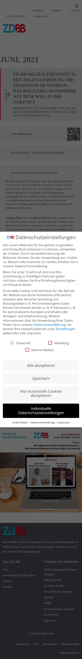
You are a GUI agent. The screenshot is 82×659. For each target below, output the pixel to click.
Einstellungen (65, 329)
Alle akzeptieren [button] (41, 365)
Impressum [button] (64, 422)
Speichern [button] (41, 378)
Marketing (61, 343)
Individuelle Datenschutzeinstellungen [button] (41, 410)
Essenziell (23, 343)
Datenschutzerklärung (49, 325)
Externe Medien (42, 350)
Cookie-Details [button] (20, 422)
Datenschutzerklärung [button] (43, 422)
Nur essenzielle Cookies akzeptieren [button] (41, 393)
